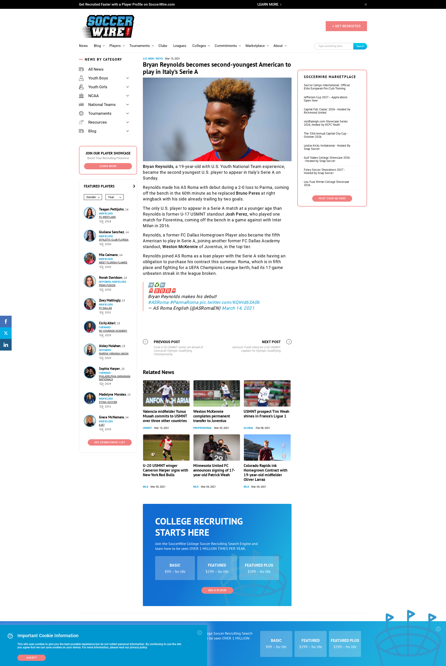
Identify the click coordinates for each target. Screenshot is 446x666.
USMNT (147, 428)
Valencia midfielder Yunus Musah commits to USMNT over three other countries (165, 416)
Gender (91, 197)
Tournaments (139, 46)
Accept (31, 657)
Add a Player (217, 590)
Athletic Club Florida (113, 239)
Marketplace (255, 46)
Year (111, 197)
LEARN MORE (267, 4)
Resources (97, 122)
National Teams (102, 104)
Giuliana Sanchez (112, 232)
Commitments (226, 46)
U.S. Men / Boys (153, 58)
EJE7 (102, 425)
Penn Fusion (107, 285)
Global (248, 428)
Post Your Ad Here (332, 198)
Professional (202, 428)
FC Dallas (105, 308)
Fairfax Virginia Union (113, 353)
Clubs (162, 46)
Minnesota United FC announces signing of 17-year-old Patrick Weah (214, 470)
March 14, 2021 (238, 308)
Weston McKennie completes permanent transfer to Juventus (211, 416)
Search (360, 46)
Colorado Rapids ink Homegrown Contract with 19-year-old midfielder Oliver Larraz (265, 472)
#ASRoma (158, 302)
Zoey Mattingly (110, 300)
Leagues (179, 46)
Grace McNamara (112, 417)
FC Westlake (107, 217)
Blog (97, 46)
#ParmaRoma (184, 302)
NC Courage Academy (113, 330)
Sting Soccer (108, 402)
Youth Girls (97, 87)
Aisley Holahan (110, 346)
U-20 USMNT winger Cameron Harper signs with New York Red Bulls (165, 470)
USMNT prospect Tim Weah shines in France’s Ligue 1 (266, 414)
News (83, 46)
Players (115, 46)
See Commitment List (109, 442)
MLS (145, 486)
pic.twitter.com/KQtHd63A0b (230, 302)
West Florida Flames (113, 262)
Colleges (199, 46)
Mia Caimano (109, 255)
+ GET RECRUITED (346, 26)
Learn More (108, 166)
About (278, 46)
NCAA (93, 95)
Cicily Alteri (107, 323)
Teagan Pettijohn (112, 209)
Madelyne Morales (113, 394)
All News (96, 69)
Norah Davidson (111, 277)
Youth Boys (98, 78)
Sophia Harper (110, 368)
